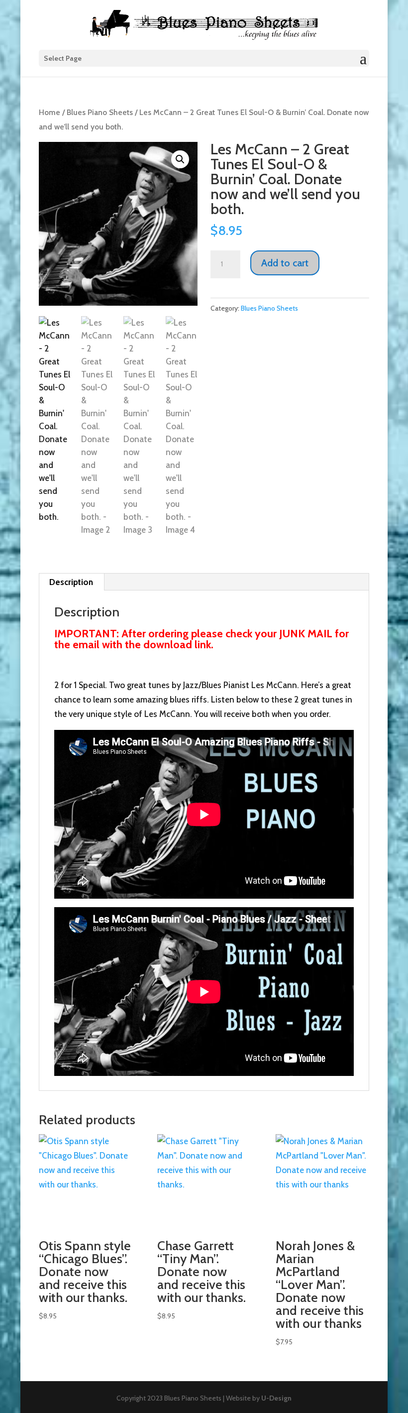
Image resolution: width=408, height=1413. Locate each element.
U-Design (276, 1398)
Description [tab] (71, 582)
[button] (180, 159)
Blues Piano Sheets (100, 112)
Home (49, 112)
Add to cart (284, 263)
